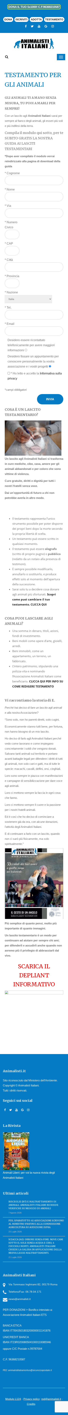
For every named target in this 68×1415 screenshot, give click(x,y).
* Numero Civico (11, 225)
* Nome (10, 189)
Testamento (54, 19)
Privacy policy (31, 1398)
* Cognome (12, 173)
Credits (31, 1403)
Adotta (36, 19)
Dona (8, 19)
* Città (9, 259)
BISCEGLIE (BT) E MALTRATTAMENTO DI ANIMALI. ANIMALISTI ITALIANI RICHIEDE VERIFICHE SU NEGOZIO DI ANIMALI (33, 1205)
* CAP (9, 243)
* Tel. (8, 307)
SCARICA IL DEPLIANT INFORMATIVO (34, 975)
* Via (8, 205)
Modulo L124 (13, 1398)
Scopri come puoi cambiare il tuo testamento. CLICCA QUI (34, 599)
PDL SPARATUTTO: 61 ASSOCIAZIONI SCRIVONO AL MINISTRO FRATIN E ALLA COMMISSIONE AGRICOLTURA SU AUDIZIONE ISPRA (36, 1224)
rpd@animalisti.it (51, 1398)
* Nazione (11, 292)
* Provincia (12, 276)
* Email (9, 323)
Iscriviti (21, 19)
